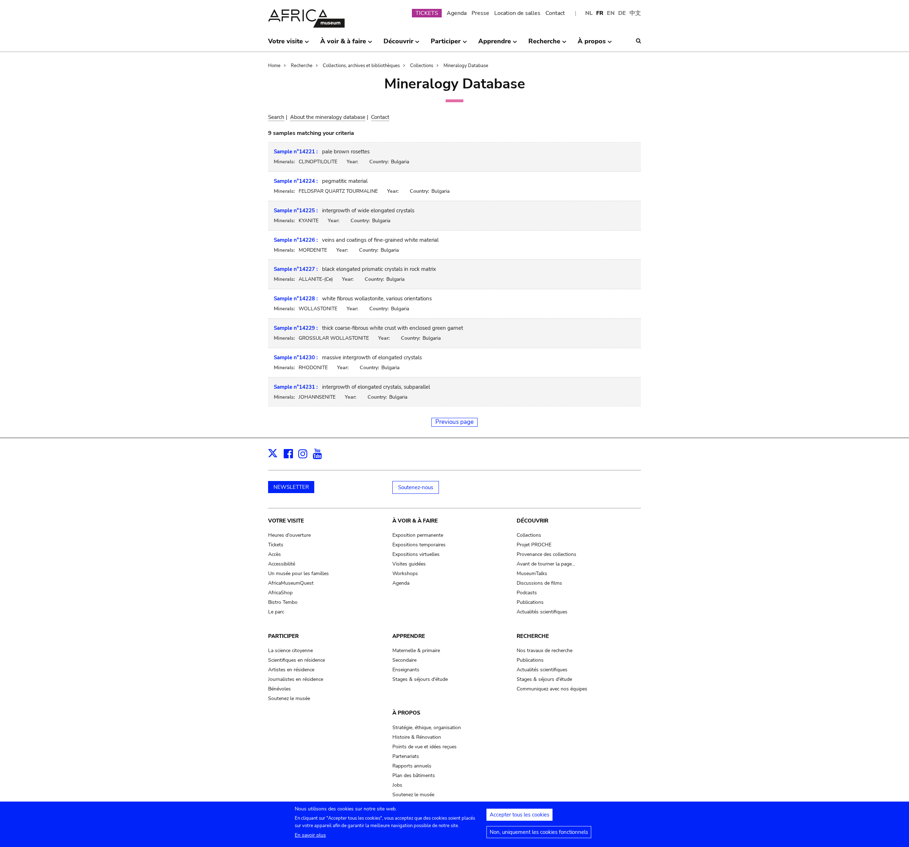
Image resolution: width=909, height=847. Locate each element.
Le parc (276, 611)
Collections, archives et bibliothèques (361, 65)
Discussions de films (539, 583)
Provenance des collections (546, 554)
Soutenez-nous (415, 487)
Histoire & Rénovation (416, 737)
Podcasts (527, 592)
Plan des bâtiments (413, 775)
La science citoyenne (290, 650)
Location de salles (517, 13)
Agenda (457, 13)
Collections (421, 65)
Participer (283, 636)
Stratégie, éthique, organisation (426, 727)
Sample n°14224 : (296, 181)
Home (274, 65)
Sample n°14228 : (296, 298)
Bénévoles (279, 688)
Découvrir (532, 520)
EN (611, 13)
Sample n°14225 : (296, 210)
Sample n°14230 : (296, 357)
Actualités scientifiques (542, 611)
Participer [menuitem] (446, 44)
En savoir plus (310, 835)
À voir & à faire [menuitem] (343, 44)
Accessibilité (281, 564)
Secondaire (404, 660)
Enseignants (405, 669)
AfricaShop (280, 592)
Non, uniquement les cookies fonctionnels (539, 832)
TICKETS (426, 13)
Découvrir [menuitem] (398, 44)
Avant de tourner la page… (546, 564)
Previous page (454, 422)
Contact (555, 13)
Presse (480, 13)
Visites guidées (409, 564)
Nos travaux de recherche (544, 650)
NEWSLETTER (291, 487)
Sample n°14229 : (296, 328)
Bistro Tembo (283, 602)
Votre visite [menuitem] (285, 44)
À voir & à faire (415, 520)
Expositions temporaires (419, 544)
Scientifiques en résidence (296, 660)
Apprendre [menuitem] (494, 44)
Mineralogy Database (465, 65)
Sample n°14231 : (296, 386)
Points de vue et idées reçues (424, 746)
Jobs (397, 785)
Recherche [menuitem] (544, 44)
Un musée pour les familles (298, 573)
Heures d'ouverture (289, 535)
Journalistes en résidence (295, 679)
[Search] (638, 40)
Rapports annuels (411, 766)
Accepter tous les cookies (519, 814)
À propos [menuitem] (592, 44)
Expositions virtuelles (416, 554)
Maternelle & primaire (416, 650)
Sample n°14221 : (296, 151)
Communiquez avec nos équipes (552, 688)
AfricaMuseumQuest (291, 583)
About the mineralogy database (327, 117)
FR (599, 13)
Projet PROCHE (534, 544)
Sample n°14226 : (296, 240)
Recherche (301, 65)
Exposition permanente (417, 535)
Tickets (275, 544)
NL (589, 13)
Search (276, 117)
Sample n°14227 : (296, 269)
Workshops (405, 573)
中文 (635, 13)
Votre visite (286, 520)
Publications (530, 602)
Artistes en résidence (291, 669)
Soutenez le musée (289, 698)
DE (622, 13)
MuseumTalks (532, 573)
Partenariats (405, 756)
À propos (406, 712)
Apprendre (408, 636)
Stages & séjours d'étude (420, 679)
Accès (274, 554)
